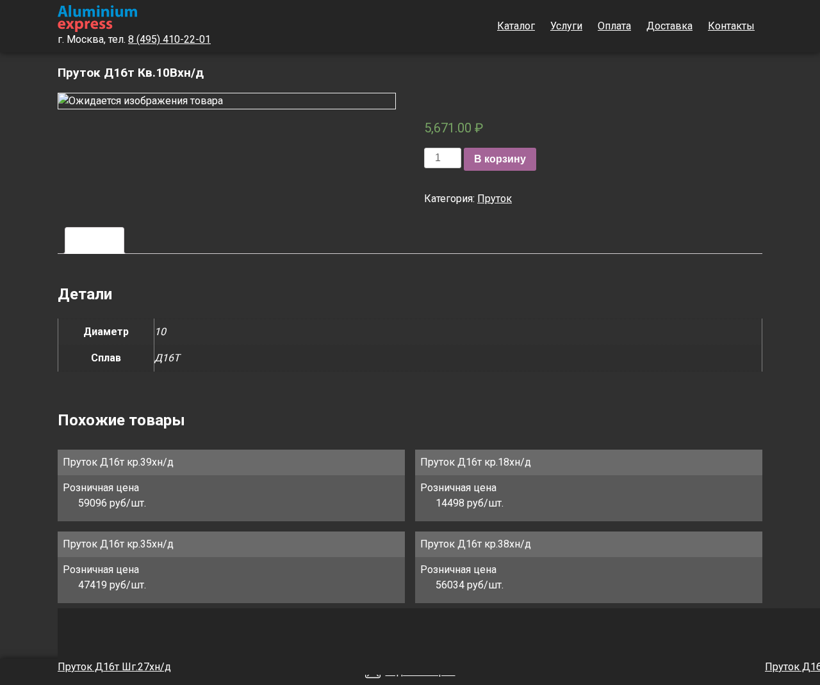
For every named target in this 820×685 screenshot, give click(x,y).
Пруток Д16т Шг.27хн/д (114, 667)
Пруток (494, 199)
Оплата (614, 26)
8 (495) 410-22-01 (169, 39)
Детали (94, 240)
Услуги (566, 26)
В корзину (500, 159)
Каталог (516, 26)
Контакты (731, 26)
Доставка (669, 26)
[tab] (94, 240)
